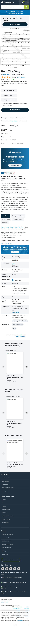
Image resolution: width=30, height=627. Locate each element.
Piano (15, 121)
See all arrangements (10, 350)
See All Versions (8, 95)
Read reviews (20, 77)
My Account (5, 474)
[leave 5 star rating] (12, 77)
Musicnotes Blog (6, 537)
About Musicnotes (7, 496)
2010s (14, 328)
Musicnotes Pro (6, 477)
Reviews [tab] (4, 222)
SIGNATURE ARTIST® (7, 541)
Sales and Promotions (7, 544)
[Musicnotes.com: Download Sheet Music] (7, 2)
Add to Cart (16, 110)
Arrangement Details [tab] (18, 216)
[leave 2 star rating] (5, 77)
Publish (4, 506)
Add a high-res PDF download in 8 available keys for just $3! (15, 104)
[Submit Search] (26, 7)
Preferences (5, 484)
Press (3, 502)
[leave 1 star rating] (2, 77)
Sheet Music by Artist (7, 534)
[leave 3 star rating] (7, 77)
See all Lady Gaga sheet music (13, 396)
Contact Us (5, 512)
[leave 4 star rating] (10, 77)
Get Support (5, 491)
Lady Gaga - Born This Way (20, 321)
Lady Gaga (6, 74)
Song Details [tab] (6, 219)
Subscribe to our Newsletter (11, 560)
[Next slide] (26, 367)
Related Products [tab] (17, 219)
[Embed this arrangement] (2, 173)
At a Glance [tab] (5, 216)
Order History (5, 481)
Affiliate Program (6, 509)
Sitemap (4, 551)
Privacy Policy (5, 522)
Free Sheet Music (6, 547)
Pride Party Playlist (6, 244)
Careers (4, 499)
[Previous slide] (3, 367)
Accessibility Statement (8, 516)
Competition (5, 554)
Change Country (4, 602)
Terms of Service (6, 519)
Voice (11, 121)
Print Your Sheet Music (8, 487)
